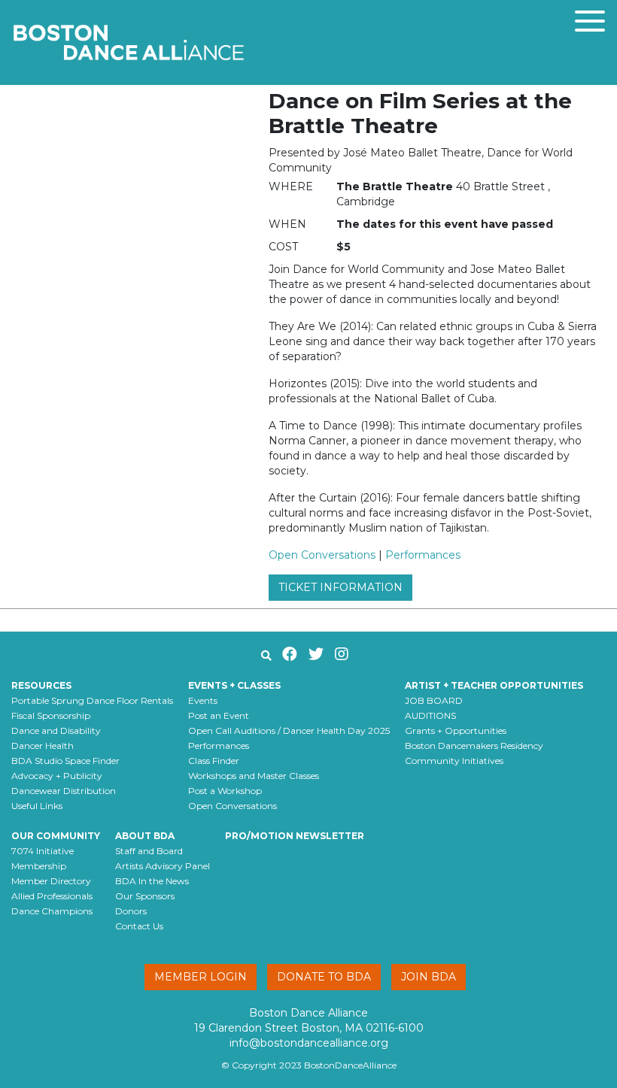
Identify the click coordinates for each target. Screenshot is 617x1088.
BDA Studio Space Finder (65, 760)
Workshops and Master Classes (253, 775)
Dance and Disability (56, 730)
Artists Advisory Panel (162, 865)
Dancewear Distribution (63, 790)
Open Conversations (322, 555)
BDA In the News (152, 880)
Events (202, 700)
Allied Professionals (52, 896)
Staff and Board (149, 850)
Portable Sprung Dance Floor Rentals (92, 700)
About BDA (145, 835)
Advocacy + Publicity (56, 775)
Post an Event (218, 715)
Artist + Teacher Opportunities (494, 685)
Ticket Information (340, 587)
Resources (41, 685)
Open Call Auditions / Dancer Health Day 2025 (289, 730)
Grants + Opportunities (455, 730)
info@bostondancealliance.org (308, 1043)
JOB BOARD (434, 700)
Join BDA (428, 976)
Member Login (200, 976)
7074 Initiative (42, 850)
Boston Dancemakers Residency (474, 745)
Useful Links (36, 805)
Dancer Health (42, 745)
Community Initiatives (454, 760)
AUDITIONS (430, 715)
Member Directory (51, 880)
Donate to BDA (324, 976)
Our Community (55, 835)
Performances (422, 555)
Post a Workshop (225, 790)
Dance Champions (52, 911)
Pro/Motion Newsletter (294, 835)
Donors (131, 911)
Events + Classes (234, 685)
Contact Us (139, 926)
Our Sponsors (145, 896)
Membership (38, 865)
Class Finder (213, 760)
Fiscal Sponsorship (50, 715)
